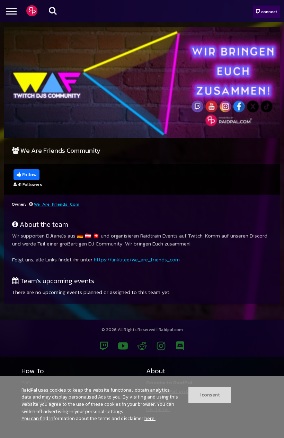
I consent (209, 394)
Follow (28, 174)
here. (150, 418)
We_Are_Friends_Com (56, 204)
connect (268, 11)
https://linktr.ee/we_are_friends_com (137, 259)
